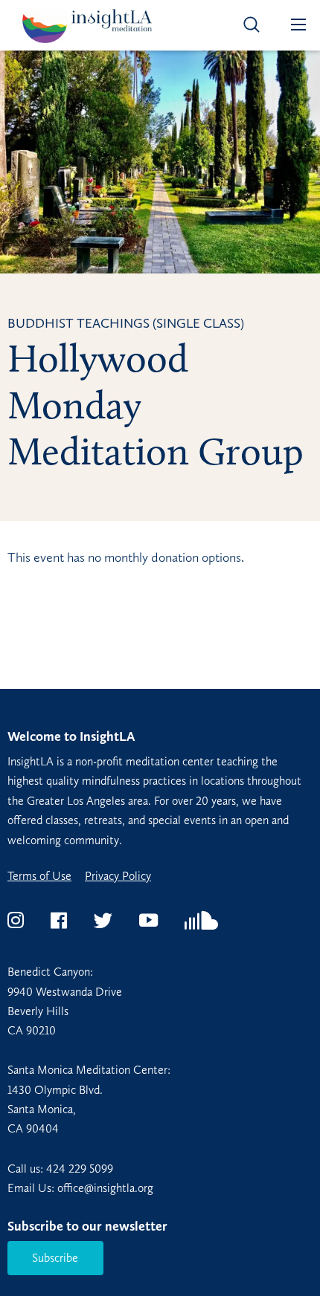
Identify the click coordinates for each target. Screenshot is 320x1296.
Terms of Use (39, 876)
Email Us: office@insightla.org (80, 1188)
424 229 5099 (79, 1168)
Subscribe (55, 1258)
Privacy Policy (118, 876)
